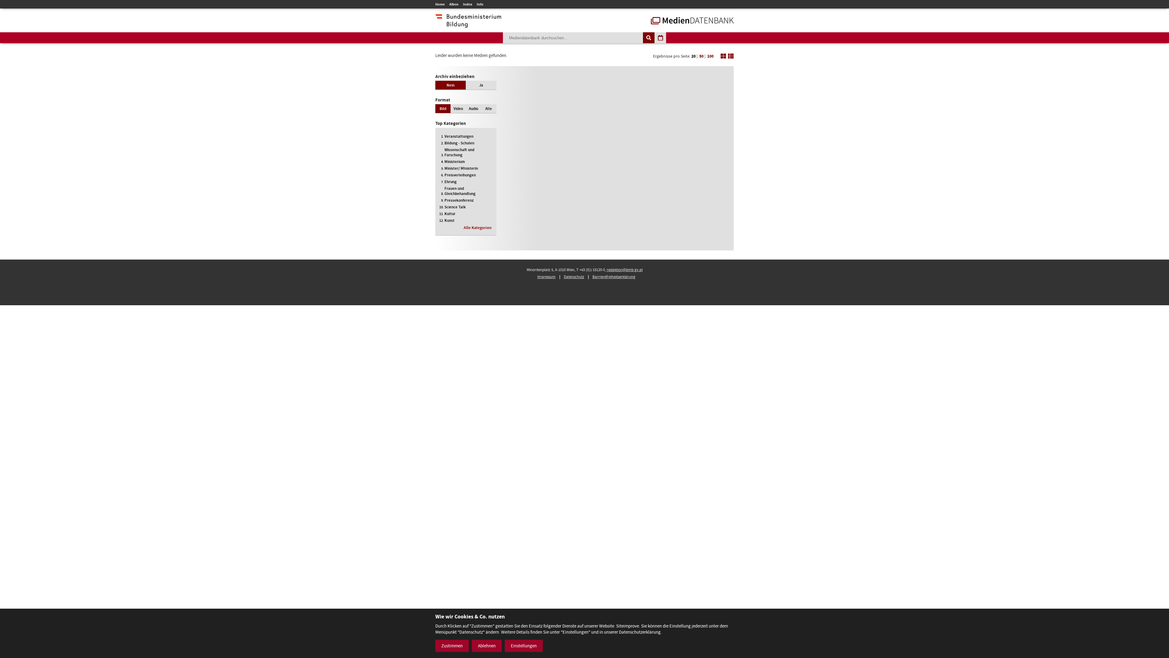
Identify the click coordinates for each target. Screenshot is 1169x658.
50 (701, 56)
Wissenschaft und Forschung (459, 152)
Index (467, 4)
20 (693, 56)
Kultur (449, 213)
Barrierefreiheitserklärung (613, 276)
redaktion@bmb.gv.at (625, 269)
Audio (473, 108)
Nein (451, 85)
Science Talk (455, 207)
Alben (453, 4)
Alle (488, 108)
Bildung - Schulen (459, 143)
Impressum (546, 276)
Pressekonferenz (459, 200)
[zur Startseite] (692, 21)
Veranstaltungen (458, 136)
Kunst (449, 220)
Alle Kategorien (478, 228)
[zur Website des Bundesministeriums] (468, 25)
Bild (443, 108)
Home (440, 4)
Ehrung (450, 181)
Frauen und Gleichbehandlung (460, 191)
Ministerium (454, 161)
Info (480, 4)
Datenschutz (574, 276)
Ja (481, 85)
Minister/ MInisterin (461, 168)
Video (458, 108)
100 (710, 56)
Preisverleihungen (460, 175)
